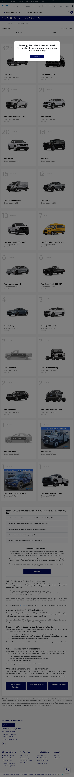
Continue (37, 56)
